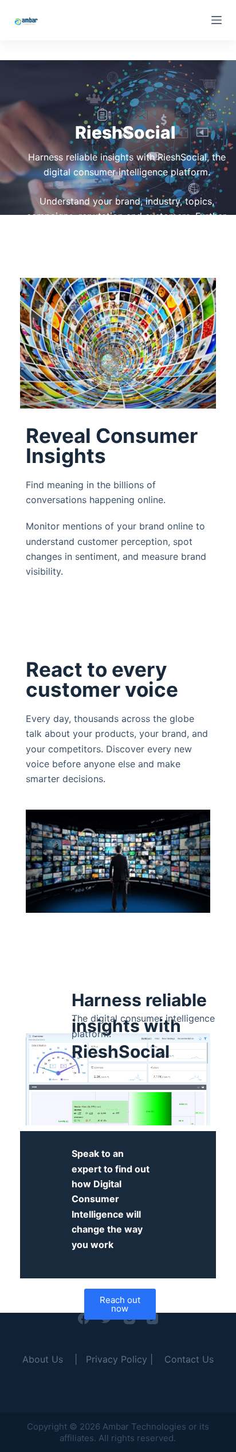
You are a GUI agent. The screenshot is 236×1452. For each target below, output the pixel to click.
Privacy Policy (116, 1359)
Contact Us (189, 1359)
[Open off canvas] (216, 20)
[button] (120, 1304)
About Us (42, 1359)
